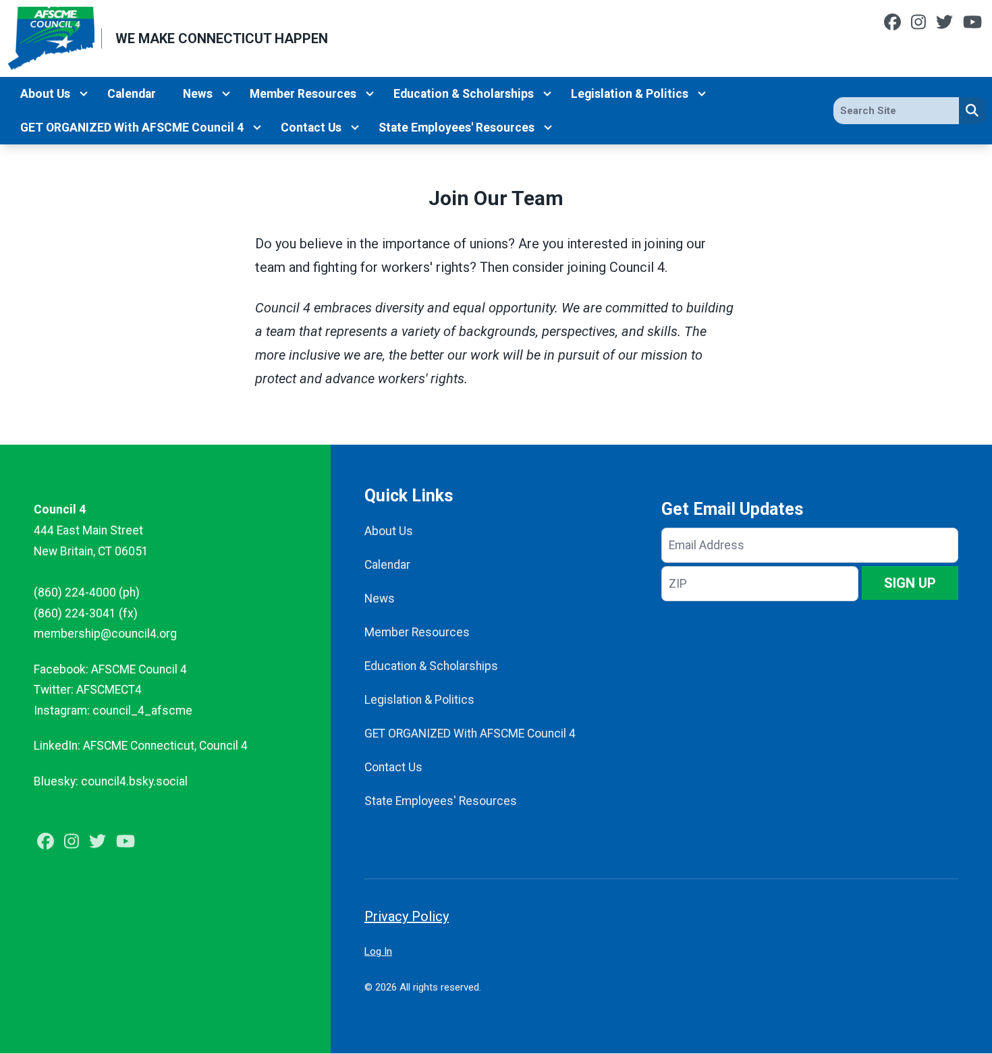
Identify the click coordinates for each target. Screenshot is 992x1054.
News (198, 94)
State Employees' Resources (456, 127)
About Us (45, 94)
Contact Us (311, 127)
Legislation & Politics (629, 94)
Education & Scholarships (463, 94)
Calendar (131, 94)
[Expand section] (83, 94)
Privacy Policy (406, 916)
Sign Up (910, 583)
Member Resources (303, 94)
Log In (378, 951)
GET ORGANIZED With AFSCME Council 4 (132, 127)
